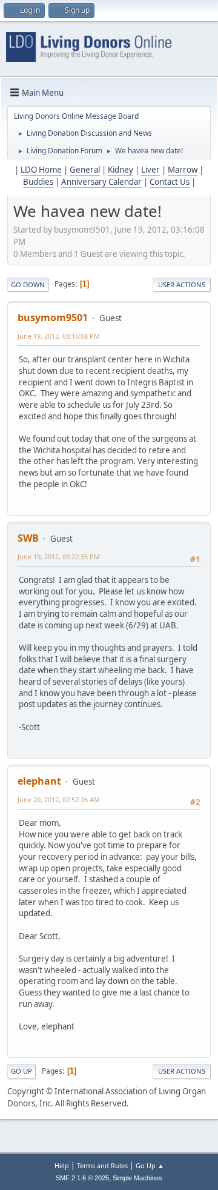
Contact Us (170, 181)
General (85, 169)
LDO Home (41, 169)
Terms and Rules (102, 1165)
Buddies (38, 181)
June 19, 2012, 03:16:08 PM (59, 336)
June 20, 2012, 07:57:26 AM (59, 799)
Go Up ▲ (150, 1165)
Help (61, 1165)
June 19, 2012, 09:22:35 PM (59, 556)
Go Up (21, 1070)
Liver (150, 169)
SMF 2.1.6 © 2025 (82, 1178)
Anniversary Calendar (101, 181)
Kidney (120, 169)
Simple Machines (137, 1178)
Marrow (182, 169)
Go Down (28, 284)
